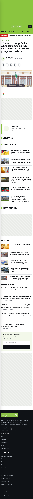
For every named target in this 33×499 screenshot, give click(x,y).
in (15, 429)
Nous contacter (6, 465)
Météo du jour (5, 478)
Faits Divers (5, 40)
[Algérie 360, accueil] (16, 26)
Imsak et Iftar (5, 481)
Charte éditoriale (6, 459)
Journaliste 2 (10, 57)
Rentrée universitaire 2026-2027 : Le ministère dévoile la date (20, 269)
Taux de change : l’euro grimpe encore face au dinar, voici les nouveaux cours (19, 254)
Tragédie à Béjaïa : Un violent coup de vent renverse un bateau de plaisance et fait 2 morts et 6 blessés (16, 316)
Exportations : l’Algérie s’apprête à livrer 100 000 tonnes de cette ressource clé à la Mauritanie (19, 278)
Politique (3, 440)
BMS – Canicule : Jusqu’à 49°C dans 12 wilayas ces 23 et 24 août (20, 246)
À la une (4, 31)
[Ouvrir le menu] (30, 26)
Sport (28, 31)
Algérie (12, 31)
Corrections (4, 462)
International (5, 448)
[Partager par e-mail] (19, 65)
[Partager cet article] (3, 65)
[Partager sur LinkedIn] (15, 65)
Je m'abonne (8, 347)
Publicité (3, 468)
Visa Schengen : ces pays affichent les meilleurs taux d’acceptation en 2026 (18, 262)
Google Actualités (6, 484)
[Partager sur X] (11, 65)
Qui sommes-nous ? (7, 456)
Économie (20, 31)
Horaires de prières (7, 475)
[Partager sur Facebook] (7, 65)
